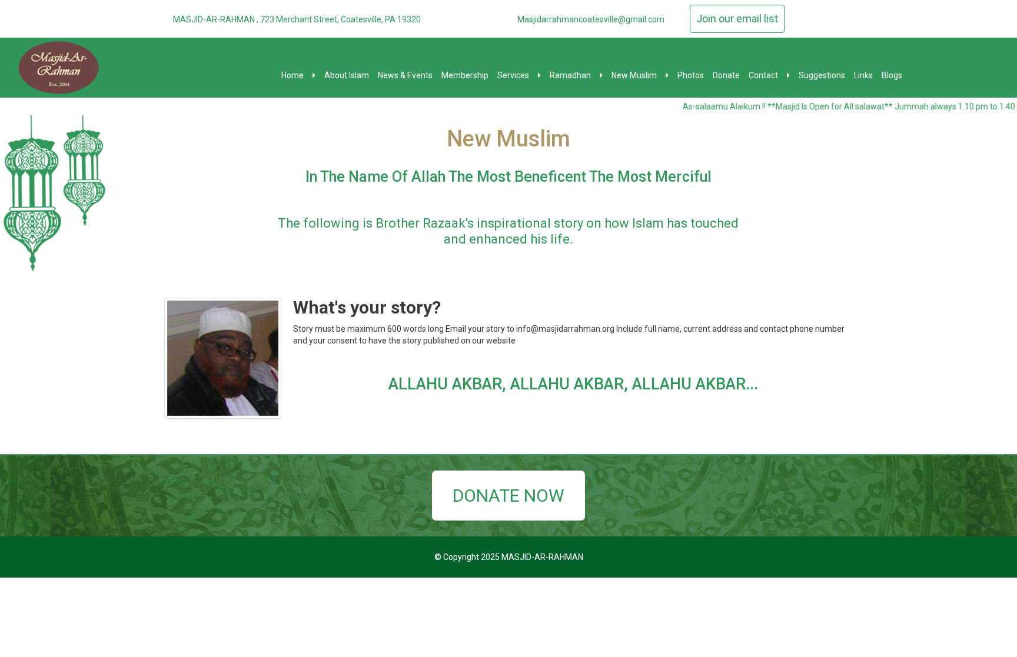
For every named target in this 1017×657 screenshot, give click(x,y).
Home (292, 75)
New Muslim (634, 75)
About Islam (346, 75)
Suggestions (822, 75)
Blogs (892, 75)
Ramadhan (570, 75)
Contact (763, 75)
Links (863, 75)
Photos (690, 75)
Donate (726, 75)
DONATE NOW (508, 495)
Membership (464, 75)
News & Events (405, 75)
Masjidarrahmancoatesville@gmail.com (590, 19)
